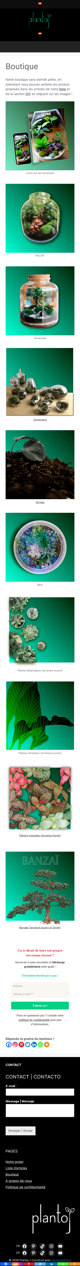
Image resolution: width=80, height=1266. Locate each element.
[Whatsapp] (40, 1044)
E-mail (11, 1086)
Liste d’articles (16, 1168)
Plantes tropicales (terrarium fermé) (40, 835)
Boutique (12, 1174)
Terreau (40, 502)
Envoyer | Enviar (21, 1131)
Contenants (40, 419)
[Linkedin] (34, 1044)
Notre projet (14, 1162)
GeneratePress (61, 1260)
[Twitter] (28, 1044)
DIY (28, 94)
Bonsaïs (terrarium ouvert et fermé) (40, 927)
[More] (46, 1044)
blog (62, 89)
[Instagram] (15, 1044)
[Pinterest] (21, 1044)
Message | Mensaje (20, 1101)
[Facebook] (9, 1044)
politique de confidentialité (34, 1019)
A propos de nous (19, 1181)
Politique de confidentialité (25, 1187)
